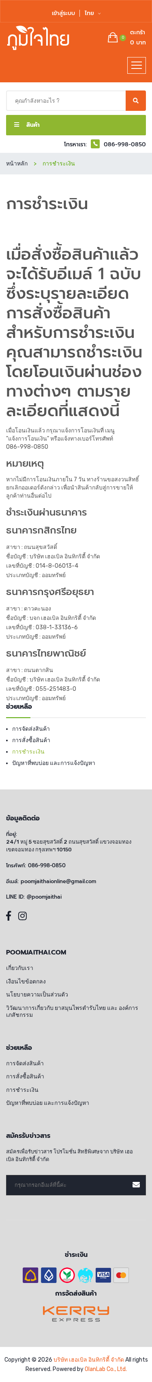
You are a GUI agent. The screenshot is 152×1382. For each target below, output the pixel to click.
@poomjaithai (44, 897)
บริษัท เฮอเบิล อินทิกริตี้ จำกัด (89, 1359)
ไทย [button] (90, 13)
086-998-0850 (27, 446)
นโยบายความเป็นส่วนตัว (37, 994)
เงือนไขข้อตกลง (26, 981)
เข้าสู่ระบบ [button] (63, 13)
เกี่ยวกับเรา (19, 968)
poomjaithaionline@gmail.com (58, 881)
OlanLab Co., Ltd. (106, 1369)
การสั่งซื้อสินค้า (31, 740)
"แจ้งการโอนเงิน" (27, 438)
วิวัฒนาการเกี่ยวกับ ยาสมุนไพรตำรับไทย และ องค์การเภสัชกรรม (72, 1012)
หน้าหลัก (17, 163)
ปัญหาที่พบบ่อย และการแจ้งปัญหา (53, 763)
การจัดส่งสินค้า (31, 728)
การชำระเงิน (28, 751)
